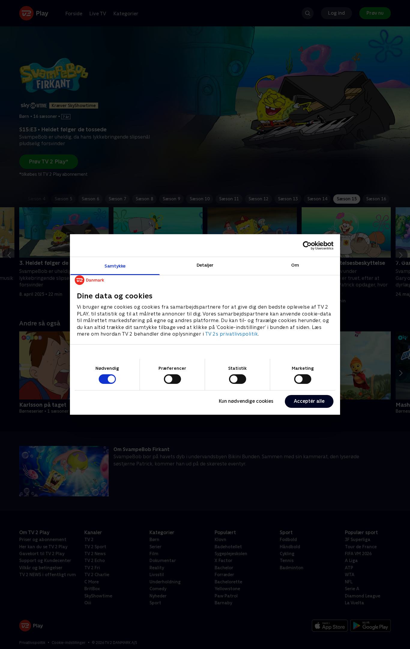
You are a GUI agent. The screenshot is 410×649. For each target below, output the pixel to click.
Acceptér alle (309, 401)
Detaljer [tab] (205, 265)
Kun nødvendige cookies (246, 401)
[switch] (172, 379)
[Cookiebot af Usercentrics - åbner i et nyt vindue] (307, 245)
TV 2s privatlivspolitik (231, 334)
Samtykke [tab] (115, 265)
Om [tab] (295, 265)
